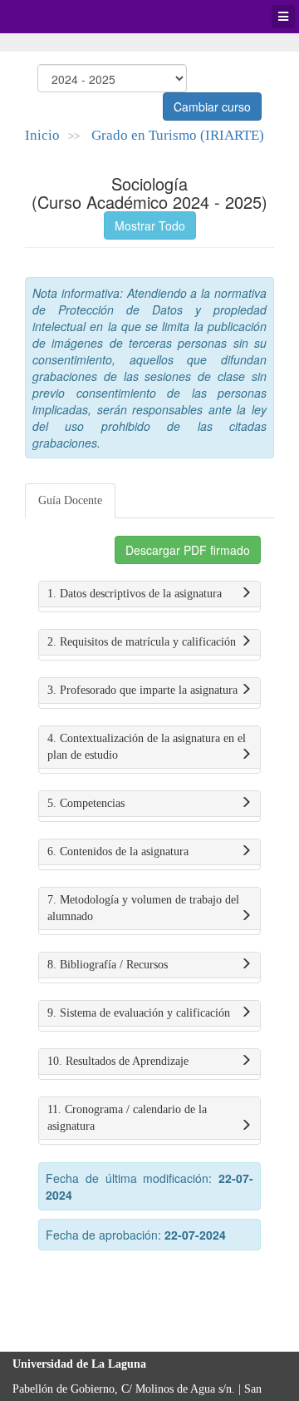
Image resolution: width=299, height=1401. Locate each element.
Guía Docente (70, 500)
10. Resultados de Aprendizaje (118, 1061)
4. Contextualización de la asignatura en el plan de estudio (146, 746)
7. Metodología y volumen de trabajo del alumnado (143, 908)
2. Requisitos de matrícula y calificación (141, 642)
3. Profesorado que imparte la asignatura (142, 690)
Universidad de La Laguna (58, 17)
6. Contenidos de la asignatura (118, 851)
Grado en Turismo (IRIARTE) (177, 135)
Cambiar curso (212, 106)
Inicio (42, 135)
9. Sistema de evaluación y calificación (138, 1013)
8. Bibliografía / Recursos (107, 964)
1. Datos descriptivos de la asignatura (134, 593)
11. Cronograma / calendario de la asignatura (127, 1117)
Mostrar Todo (150, 225)
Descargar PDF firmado (187, 550)
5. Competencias (86, 803)
